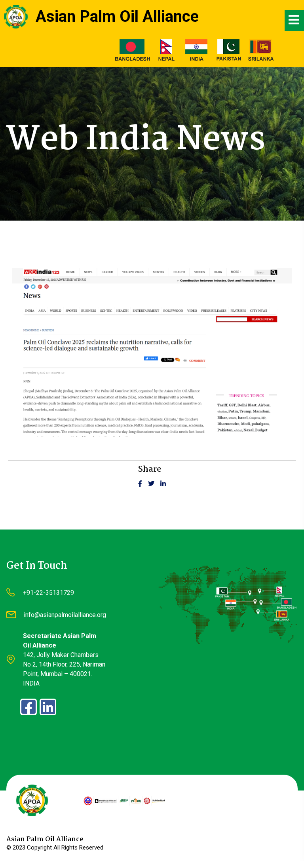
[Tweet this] (154, 484)
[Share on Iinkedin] (163, 484)
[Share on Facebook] (143, 484)
